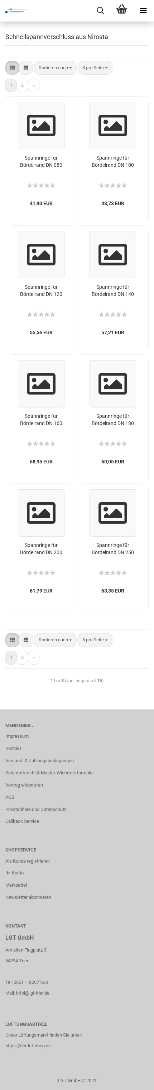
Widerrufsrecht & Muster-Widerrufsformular (49, 772)
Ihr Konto (14, 873)
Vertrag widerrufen (24, 785)
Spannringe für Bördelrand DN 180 (113, 419)
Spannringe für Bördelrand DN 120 (41, 290)
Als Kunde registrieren (27, 861)
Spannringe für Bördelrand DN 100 (113, 161)
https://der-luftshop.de (28, 1045)
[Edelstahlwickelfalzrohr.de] (14, 11)
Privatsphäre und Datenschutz (35, 809)
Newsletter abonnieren (28, 897)
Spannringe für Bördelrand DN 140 (113, 290)
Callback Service (22, 821)
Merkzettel (16, 885)
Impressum (17, 736)
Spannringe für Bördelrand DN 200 (41, 548)
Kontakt (13, 748)
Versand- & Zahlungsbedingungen (39, 760)
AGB (9, 797)
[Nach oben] (134, 1079)
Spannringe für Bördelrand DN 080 (41, 161)
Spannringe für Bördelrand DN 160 (41, 419)
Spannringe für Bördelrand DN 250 (113, 548)
